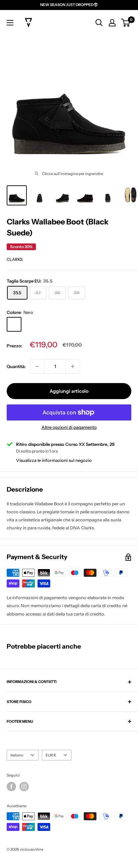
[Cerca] (99, 22)
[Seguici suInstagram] (24, 786)
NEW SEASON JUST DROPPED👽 (69, 4)
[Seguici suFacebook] (11, 786)
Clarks (14, 259)
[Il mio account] (112, 22)
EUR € (51, 755)
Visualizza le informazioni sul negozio (54, 460)
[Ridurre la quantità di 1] (37, 366)
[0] (126, 23)
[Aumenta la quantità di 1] (73, 366)
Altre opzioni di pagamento (69, 427)
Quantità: (16, 366)
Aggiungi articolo (69, 391)
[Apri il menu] (10, 22)
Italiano (16, 755)
